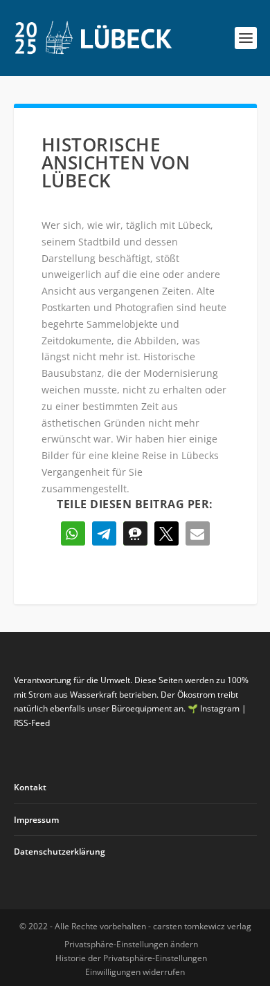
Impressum (36, 820)
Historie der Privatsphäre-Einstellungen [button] (131, 958)
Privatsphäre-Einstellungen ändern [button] (131, 944)
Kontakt (30, 787)
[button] (73, 533)
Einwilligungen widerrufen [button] (135, 972)
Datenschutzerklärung (59, 851)
